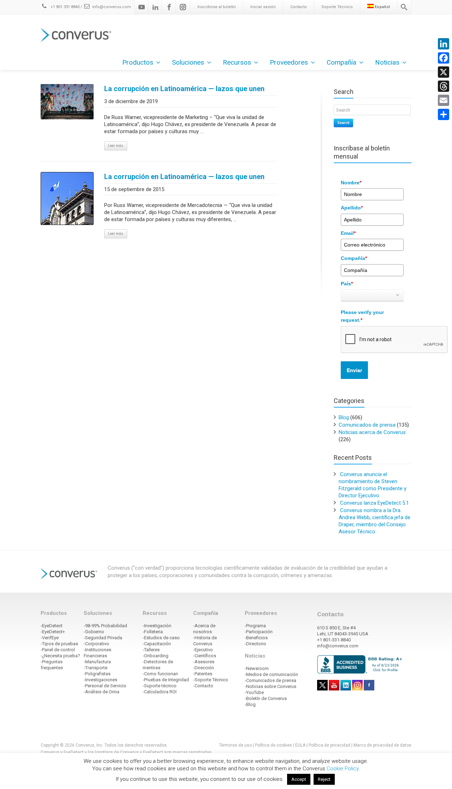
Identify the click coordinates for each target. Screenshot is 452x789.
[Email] (443, 100)
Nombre (351, 182)
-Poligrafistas (97, 673)
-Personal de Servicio (105, 685)
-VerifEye (50, 637)
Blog (344, 417)
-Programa (255, 625)
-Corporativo (96, 643)
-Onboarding (155, 655)
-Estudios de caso (161, 637)
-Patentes (202, 673)
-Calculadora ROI (160, 691)
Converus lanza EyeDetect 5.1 (374, 503)
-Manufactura (97, 661)
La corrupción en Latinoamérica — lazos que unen (184, 88)
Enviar (354, 370)
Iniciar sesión (263, 7)
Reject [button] (324, 779)
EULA (300, 745)
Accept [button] (298, 779)
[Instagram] (183, 7)
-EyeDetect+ (53, 631)
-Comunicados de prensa (270, 680)
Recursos (237, 62)
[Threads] (443, 86)
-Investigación (157, 625)
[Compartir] (443, 114)
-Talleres (151, 649)
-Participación (259, 631)
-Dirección (203, 667)
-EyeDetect (52, 625)
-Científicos (204, 655)
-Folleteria (153, 631)
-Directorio (255, 643)
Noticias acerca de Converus (372, 432)
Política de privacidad (330, 745)
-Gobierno (94, 631)
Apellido (352, 207)
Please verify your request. (362, 316)
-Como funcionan (160, 673)
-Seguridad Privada (103, 637)
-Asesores (203, 661)
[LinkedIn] (443, 44)
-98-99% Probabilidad (105, 625)
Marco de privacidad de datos (382, 745)
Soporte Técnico (337, 7)
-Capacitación (157, 643)
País (347, 283)
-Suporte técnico (160, 685)
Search (343, 123)
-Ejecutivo (203, 649)
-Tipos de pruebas (59, 643)
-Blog (250, 704)
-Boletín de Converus (266, 698)
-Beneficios (256, 637)
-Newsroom (257, 668)
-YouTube (254, 692)
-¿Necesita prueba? (60, 655)
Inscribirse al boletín (216, 7)
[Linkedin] (155, 7)
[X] (443, 72)
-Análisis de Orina (101, 691)
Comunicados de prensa (367, 425)
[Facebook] (169, 7)
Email (348, 233)
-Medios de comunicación (271, 674)
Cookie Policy (342, 768)
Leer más (115, 146)
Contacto (298, 7)
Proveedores (289, 62)
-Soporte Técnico (210, 679)
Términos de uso (235, 745)
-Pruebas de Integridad (166, 679)
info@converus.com (111, 7)
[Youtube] (142, 7)
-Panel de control (58, 649)
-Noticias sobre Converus (270, 686)
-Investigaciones (100, 679)
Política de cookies (273, 745)
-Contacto (203, 685)
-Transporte (95, 667)
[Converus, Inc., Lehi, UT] (361, 664)
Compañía (354, 258)
